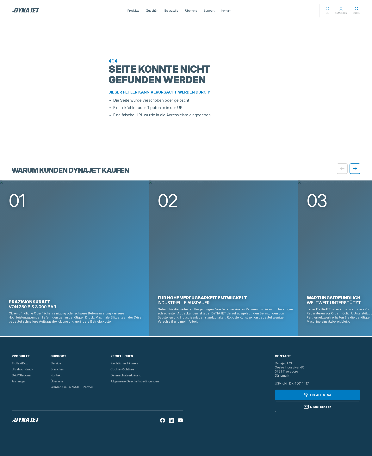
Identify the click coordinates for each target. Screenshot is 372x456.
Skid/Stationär (22, 375)
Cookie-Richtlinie (122, 369)
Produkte (133, 10)
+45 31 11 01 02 (320, 395)
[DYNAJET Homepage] (25, 10)
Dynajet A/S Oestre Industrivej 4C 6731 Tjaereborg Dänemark (289, 369)
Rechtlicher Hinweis (124, 363)
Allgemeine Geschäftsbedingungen (134, 381)
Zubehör (152, 10)
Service (56, 363)
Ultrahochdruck (22, 369)
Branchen (57, 369)
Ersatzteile (171, 10)
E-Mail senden (320, 407)
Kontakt (226, 10)
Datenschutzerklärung (125, 375)
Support (209, 10)
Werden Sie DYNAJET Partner (72, 387)
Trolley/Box (20, 363)
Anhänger (18, 381)
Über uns (191, 10)
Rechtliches (121, 356)
